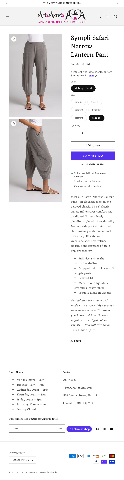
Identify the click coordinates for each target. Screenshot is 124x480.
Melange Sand (83, 88)
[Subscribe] (61, 428)
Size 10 (81, 110)
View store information (87, 186)
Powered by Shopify (47, 472)
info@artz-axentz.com (77, 387)
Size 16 (96, 118)
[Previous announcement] (6, 3)
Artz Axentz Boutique (27, 472)
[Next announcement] (117, 3)
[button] (7, 16)
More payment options (93, 164)
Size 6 (80, 102)
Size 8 (96, 102)
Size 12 (98, 110)
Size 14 (81, 118)
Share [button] (77, 341)
